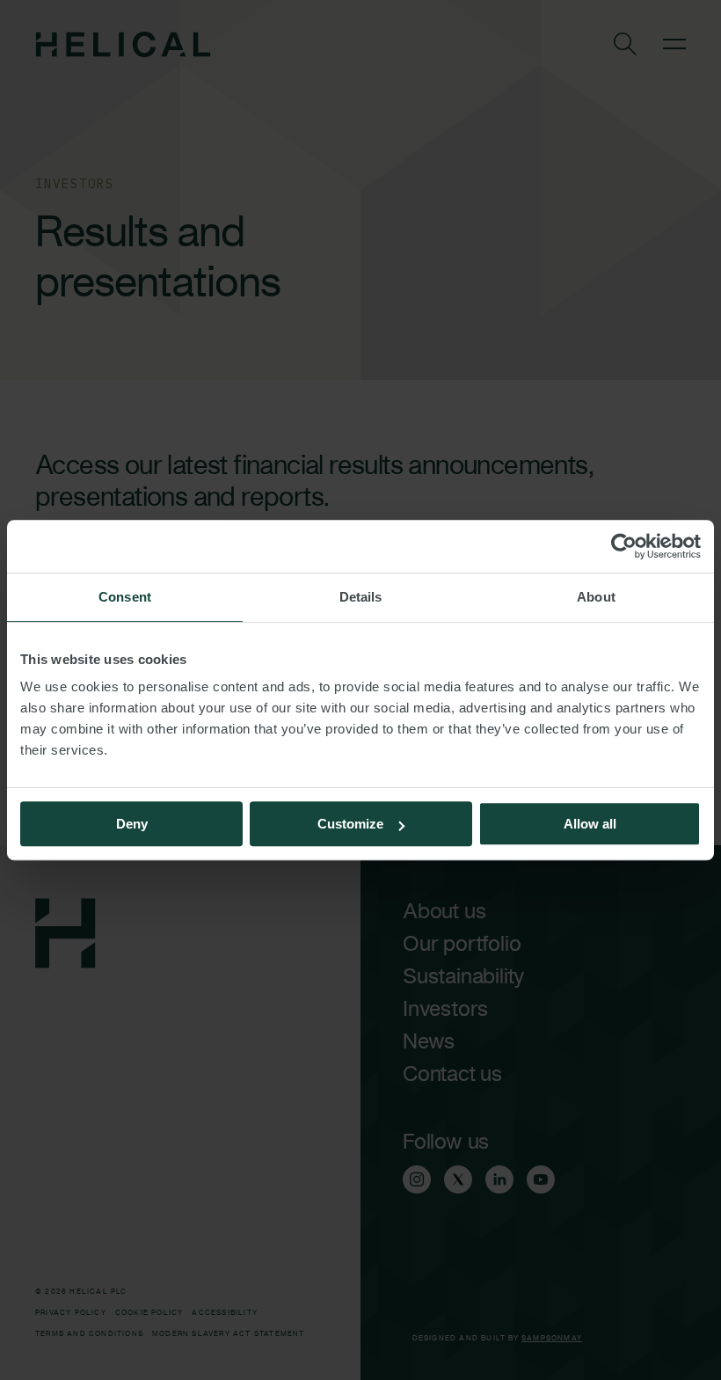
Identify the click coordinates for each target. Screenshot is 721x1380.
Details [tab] (360, 596)
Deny (132, 823)
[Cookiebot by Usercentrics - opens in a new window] (624, 546)
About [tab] (596, 596)
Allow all (590, 823)
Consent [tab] (124, 596)
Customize (350, 823)
